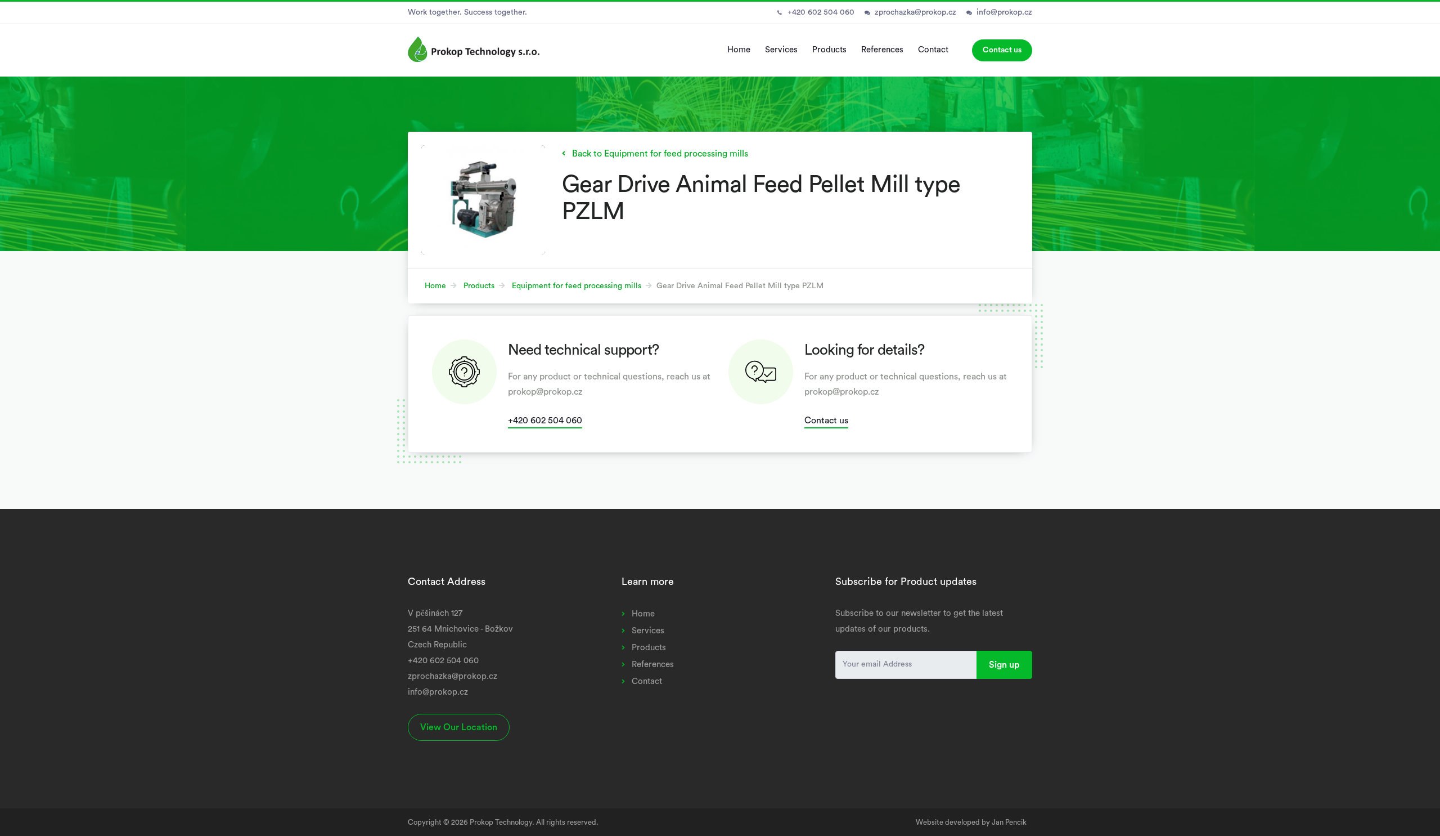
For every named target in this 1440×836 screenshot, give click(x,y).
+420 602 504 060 (821, 12)
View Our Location (458, 727)
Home (738, 50)
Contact (933, 50)
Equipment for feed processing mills (576, 286)
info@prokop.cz (1004, 12)
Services (781, 50)
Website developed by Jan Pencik (971, 822)
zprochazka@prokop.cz (915, 12)
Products (829, 50)
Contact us (1002, 50)
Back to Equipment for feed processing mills (660, 153)
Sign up (1004, 664)
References (882, 50)
